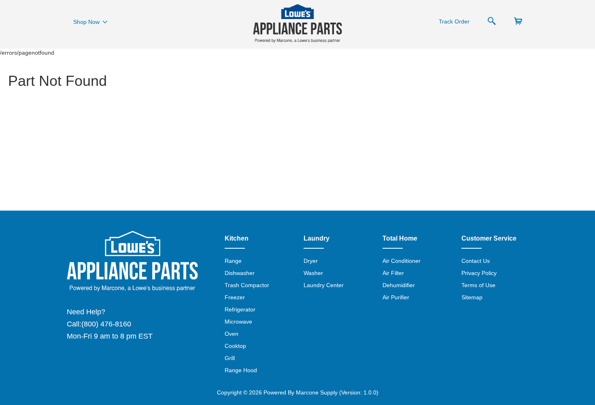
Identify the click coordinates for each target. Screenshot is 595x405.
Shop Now (86, 22)
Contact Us (475, 261)
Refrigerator (240, 309)
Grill (230, 358)
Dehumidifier (398, 285)
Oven (231, 333)
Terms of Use (478, 285)
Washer (313, 273)
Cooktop (235, 346)
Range (233, 261)
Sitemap (471, 297)
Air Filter (393, 273)
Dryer (311, 261)
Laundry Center (324, 285)
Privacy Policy (479, 273)
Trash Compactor (247, 285)
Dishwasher (240, 273)
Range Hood (241, 370)
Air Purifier (395, 297)
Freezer (235, 297)
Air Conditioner (401, 261)
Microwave (238, 321)
